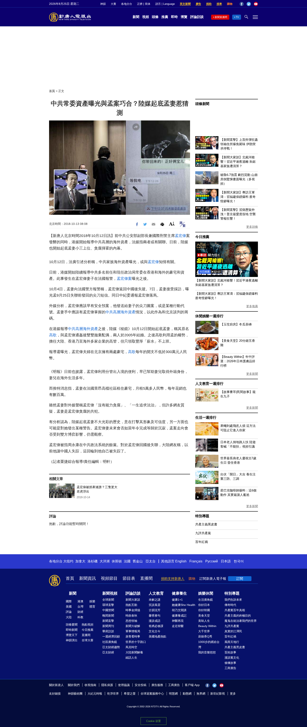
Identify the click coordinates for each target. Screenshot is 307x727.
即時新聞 (71, 629)
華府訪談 (108, 631)
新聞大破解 (133, 626)
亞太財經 (108, 652)
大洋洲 (105, 561)
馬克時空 (131, 647)
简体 (147, 3)
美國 (69, 606)
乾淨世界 (113, 693)
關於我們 (74, 685)
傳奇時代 (230, 605)
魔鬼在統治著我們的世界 (241, 620)
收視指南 (90, 685)
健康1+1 (177, 599)
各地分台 (126, 3)
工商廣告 (230, 668)
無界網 (201, 693)
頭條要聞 (71, 624)
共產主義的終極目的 (238, 615)
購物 (229, 3)
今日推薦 (202, 237)
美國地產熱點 (157, 636)
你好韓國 (204, 610)
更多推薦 (252, 306)
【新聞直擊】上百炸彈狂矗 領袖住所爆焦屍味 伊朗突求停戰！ (239, 144)
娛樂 (92, 601)
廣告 (198, 3)
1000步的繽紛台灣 (208, 644)
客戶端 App (192, 685)
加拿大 (80, 561)
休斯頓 (117, 561)
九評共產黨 (203, 533)
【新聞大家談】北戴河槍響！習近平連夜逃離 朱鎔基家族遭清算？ (238, 161)
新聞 (136, 17)
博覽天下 (71, 635)
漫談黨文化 (232, 657)
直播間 (146, 578)
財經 (80, 611)
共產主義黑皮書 (206, 524)
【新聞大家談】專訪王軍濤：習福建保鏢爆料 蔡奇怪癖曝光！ (238, 197)
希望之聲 (130, 693)
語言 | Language (165, 3)
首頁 (52, 91)
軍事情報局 (133, 631)
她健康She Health (183, 605)
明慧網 (173, 693)
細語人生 (131, 657)
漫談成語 (154, 620)
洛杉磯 (93, 561)
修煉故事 (230, 662)
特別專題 (202, 516)
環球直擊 (108, 605)
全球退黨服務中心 (152, 693)
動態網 (187, 693)
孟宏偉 (180, 236)
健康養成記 (179, 615)
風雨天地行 (232, 642)
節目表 (129, 578)
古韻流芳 (154, 610)
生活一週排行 (205, 418)
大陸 (69, 617)
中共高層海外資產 (120, 312)
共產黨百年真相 (235, 610)
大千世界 (204, 631)
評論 (69, 611)
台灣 (80, 606)
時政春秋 (131, 615)
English (180, 561)
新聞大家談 (133, 599)
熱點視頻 (87, 624)
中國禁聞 (108, 610)
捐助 (209, 3)
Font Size (172, 224)
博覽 (184, 17)
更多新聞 (252, 373)
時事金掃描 (133, 610)
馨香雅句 (154, 615)
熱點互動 (131, 605)
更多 (233, 693)
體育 (92, 606)
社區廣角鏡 (109, 642)
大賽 (113, 3)
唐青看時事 (133, 636)
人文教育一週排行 (209, 384)
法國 (127, 561)
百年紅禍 (201, 542)
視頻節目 (109, 578)
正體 (139, 3)
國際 (69, 601)
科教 (80, 617)
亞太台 (151, 561)
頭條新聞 (202, 104)
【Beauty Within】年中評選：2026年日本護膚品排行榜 (237, 361)
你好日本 (204, 605)
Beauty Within (207, 626)
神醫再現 (178, 620)
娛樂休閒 (205, 593)
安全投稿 (140, 685)
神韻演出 (71, 640)
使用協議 (124, 685)
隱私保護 (107, 685)
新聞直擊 (108, 620)
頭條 (155, 17)
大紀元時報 (95, 693)
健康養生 (179, 593)
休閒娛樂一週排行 (209, 316)
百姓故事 (230, 652)
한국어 (239, 561)
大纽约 (68, 561)
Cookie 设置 (153, 721)
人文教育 (156, 593)
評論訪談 (197, 17)
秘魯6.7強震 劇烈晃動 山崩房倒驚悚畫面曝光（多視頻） (239, 179)
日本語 (226, 561)
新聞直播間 (221, 17)
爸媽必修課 (156, 626)
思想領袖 (131, 620)
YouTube (256, 4)
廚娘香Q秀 (205, 636)
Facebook (242, 4)
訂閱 (239, 578)
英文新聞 (185, 3)
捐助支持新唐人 (172, 578)
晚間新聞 (108, 615)
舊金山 (138, 561)
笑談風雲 (154, 605)
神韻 (103, 3)
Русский (211, 561)
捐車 (219, 3)
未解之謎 (154, 599)
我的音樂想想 (207, 652)
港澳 (80, 601)
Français (195, 561)
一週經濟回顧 (111, 636)
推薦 (164, 17)
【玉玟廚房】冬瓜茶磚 (236, 324)
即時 (174, 17)
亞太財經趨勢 (111, 647)
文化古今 (154, 631)
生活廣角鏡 (205, 599)
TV (237, 17)
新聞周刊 (108, 626)
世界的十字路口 (136, 642)
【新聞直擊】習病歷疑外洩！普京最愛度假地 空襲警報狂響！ (238, 214)
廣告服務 (157, 685)
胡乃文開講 (179, 610)
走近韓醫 (178, 626)
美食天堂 (204, 615)
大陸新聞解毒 (134, 652)
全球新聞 (108, 599)
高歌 (53, 335)
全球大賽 (87, 640)
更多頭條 (252, 226)
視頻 (145, 17)
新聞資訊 (87, 578)
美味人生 (204, 620)
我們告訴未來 (233, 599)
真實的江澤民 (233, 631)
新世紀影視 (217, 693)
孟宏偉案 (124, 278)
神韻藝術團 (75, 693)
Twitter (249, 4)
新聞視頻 (109, 593)
